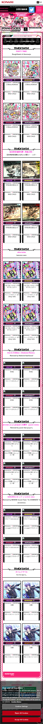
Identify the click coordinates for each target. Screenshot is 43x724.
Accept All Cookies (21, 720)
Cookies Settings (21, 706)
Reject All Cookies (21, 713)
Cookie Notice (16, 702)
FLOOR (21, 15)
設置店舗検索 (21, 9)
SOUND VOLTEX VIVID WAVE (11, 28)
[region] (21, 702)
